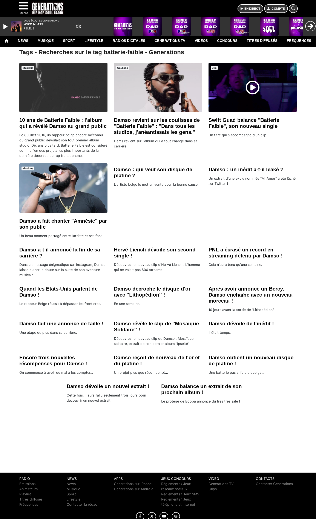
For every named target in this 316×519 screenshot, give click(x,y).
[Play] (6, 26)
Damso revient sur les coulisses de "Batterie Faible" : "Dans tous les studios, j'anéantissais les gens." (157, 126)
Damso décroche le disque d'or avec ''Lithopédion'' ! (152, 292)
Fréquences (299, 41)
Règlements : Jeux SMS (180, 494)
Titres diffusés (262, 41)
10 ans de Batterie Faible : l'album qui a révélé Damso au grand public (63, 123)
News (23, 41)
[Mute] (78, 26)
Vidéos (201, 41)
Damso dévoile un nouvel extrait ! (108, 386)
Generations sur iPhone (133, 484)
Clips (213, 489)
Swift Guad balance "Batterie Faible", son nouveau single (244, 123)
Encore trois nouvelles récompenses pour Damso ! (53, 360)
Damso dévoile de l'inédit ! (241, 323)
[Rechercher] (293, 8)
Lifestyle (93, 41)
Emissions (27, 484)
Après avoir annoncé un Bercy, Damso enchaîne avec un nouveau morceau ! (251, 295)
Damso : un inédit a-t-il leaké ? (246, 169)
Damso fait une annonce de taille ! (61, 323)
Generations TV (170, 41)
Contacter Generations (274, 484)
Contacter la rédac (82, 504)
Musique (46, 41)
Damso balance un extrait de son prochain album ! (201, 389)
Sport (69, 41)
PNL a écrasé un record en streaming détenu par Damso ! (246, 253)
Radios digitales (129, 41)
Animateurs (28, 489)
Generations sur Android (133, 489)
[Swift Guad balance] (252, 87)
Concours (227, 41)
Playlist (25, 494)
